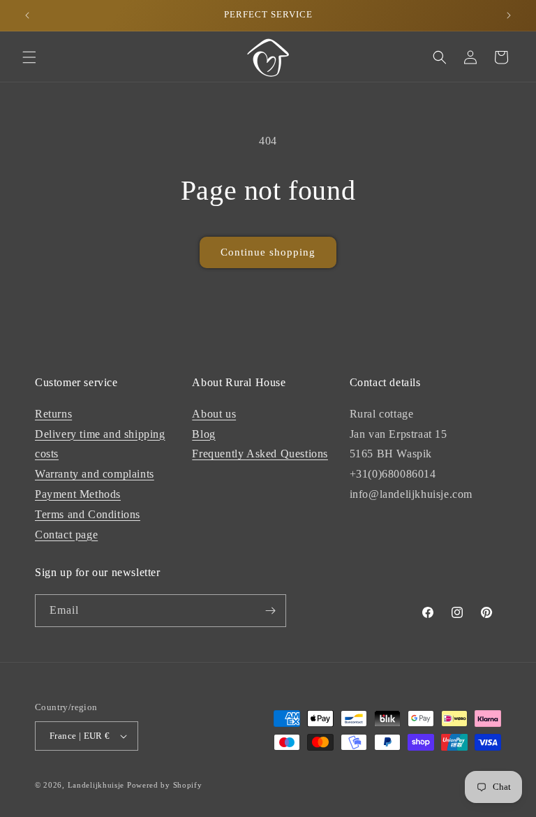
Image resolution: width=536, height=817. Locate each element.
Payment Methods (78, 494)
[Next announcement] (508, 15)
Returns (53, 414)
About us (214, 414)
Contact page (66, 534)
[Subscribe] (270, 610)
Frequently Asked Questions (260, 453)
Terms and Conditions (87, 514)
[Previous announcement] (27, 15)
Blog (203, 434)
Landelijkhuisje (96, 785)
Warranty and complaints (94, 474)
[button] (29, 57)
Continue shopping (268, 252)
